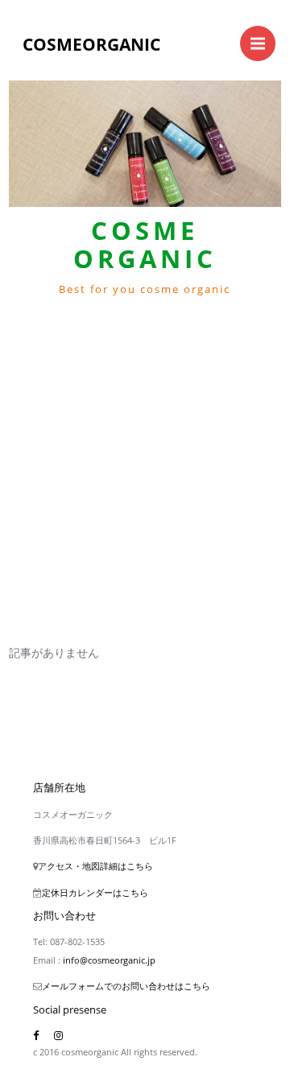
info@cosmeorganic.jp (109, 960)
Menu (258, 43)
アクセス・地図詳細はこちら (95, 866)
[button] (29, 282)
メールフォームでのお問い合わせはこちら (126, 986)
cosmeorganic (91, 44)
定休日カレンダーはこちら (95, 892)
